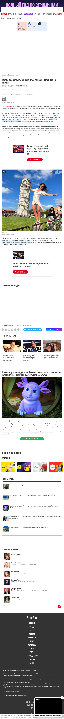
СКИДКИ (32, 659)
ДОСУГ (32, 641)
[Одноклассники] (30, 702)
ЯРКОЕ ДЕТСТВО (32, 656)
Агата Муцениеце (28, 94)
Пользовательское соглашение (11, 691)
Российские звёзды (8, 94)
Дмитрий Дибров (16, 589)
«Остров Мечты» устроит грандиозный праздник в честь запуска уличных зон (28, 527)
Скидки (60, 14)
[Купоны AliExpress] (56, 467)
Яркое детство (28, 14)
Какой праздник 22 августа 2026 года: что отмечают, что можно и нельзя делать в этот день (32, 495)
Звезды (10, 14)
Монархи (8, 18)
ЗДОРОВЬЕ (32, 645)
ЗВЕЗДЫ (32, 627)
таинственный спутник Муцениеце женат (16, 242)
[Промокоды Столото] (8, 467)
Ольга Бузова (15, 571)
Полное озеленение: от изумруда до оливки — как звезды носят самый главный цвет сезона (32, 485)
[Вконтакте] (26, 702)
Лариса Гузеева (15, 597)
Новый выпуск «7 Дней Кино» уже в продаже (48, 715)
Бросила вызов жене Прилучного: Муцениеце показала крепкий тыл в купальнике (31, 264)
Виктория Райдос (16, 580)
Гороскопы (37, 14)
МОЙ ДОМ (32, 634)
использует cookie (22, 715)
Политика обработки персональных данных (14, 695)
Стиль (55, 14)
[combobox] (30, 606)
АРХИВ (32, 663)
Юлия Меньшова (16, 563)
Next (62, 468)
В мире (19, 18)
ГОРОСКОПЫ (32, 637)
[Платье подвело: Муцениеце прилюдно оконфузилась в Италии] (12, 329)
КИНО (32, 630)
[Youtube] (34, 702)
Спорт (13, 18)
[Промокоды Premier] (24, 467)
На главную (5, 75)
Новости (3, 14)
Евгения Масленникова (8, 89)
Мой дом (20, 14)
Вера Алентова (15, 554)
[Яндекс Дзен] (32, 705)
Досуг (43, 14)
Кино (14, 14)
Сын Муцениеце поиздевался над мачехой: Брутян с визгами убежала (52, 357)
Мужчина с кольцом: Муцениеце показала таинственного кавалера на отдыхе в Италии (10, 358)
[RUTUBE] (28, 705)
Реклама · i (38, 699)
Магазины (7, 457)
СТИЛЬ (32, 648)
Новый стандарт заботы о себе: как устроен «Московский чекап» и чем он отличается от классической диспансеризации (35, 517)
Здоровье (49, 14)
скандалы (18, 94)
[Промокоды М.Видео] (40, 467)
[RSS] (32, 708)
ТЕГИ (32, 652)
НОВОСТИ (32, 623)
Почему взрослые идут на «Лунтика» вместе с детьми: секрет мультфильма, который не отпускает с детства (34, 506)
